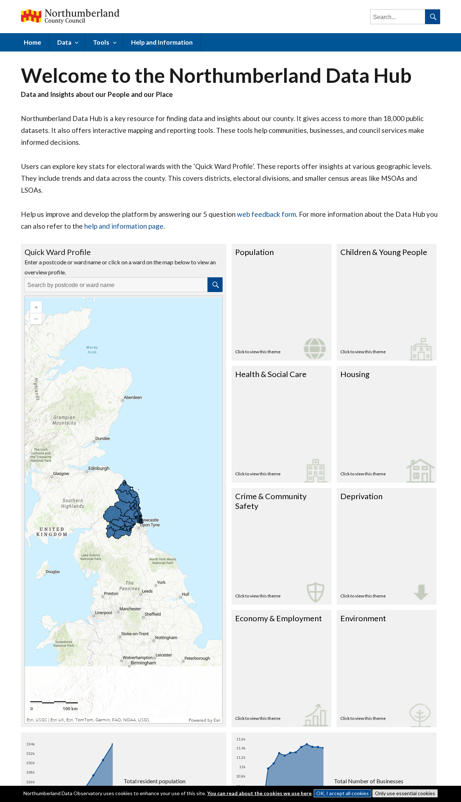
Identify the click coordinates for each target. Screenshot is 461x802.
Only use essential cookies (405, 793)
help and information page (124, 226)
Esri (217, 720)
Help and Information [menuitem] (162, 42)
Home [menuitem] (32, 42)
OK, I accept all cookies (342, 793)
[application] (123, 509)
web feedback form (266, 214)
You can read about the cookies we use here (259, 793)
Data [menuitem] (64, 42)
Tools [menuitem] (101, 42)
